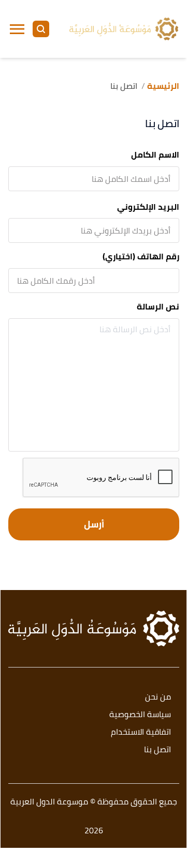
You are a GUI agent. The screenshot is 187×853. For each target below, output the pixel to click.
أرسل (94, 524)
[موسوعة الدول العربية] (123, 29)
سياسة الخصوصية (140, 715)
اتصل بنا (157, 750)
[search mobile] (41, 29)
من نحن (158, 697)
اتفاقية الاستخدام (141, 732)
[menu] (17, 29)
